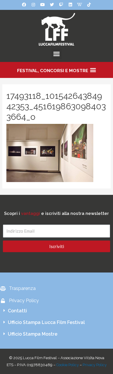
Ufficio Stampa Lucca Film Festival (46, 322)
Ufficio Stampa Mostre (32, 334)
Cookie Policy (67, 365)
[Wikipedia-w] (80, 5)
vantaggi (30, 213)
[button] (56, 54)
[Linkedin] (70, 5)
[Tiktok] (89, 5)
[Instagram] (33, 5)
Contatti (17, 311)
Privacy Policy (95, 365)
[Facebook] (24, 5)
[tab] (56, 311)
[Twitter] (52, 5)
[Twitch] (61, 5)
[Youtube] (43, 5)
